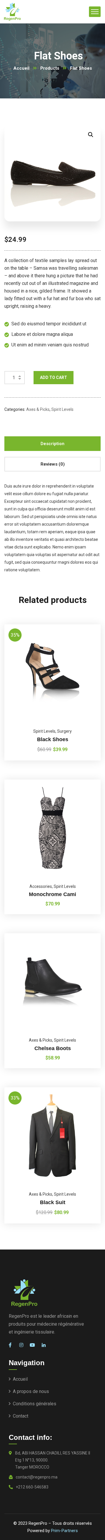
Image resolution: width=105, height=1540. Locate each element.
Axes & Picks (38, 409)
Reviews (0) (53, 464)
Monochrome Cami (52, 894)
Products (49, 68)
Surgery (64, 731)
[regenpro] (12, 11)
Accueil (21, 68)
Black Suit (52, 1202)
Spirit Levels (62, 409)
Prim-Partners (64, 1530)
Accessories (40, 886)
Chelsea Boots (52, 1048)
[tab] (52, 443)
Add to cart (53, 377)
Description (52, 443)
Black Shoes (52, 739)
